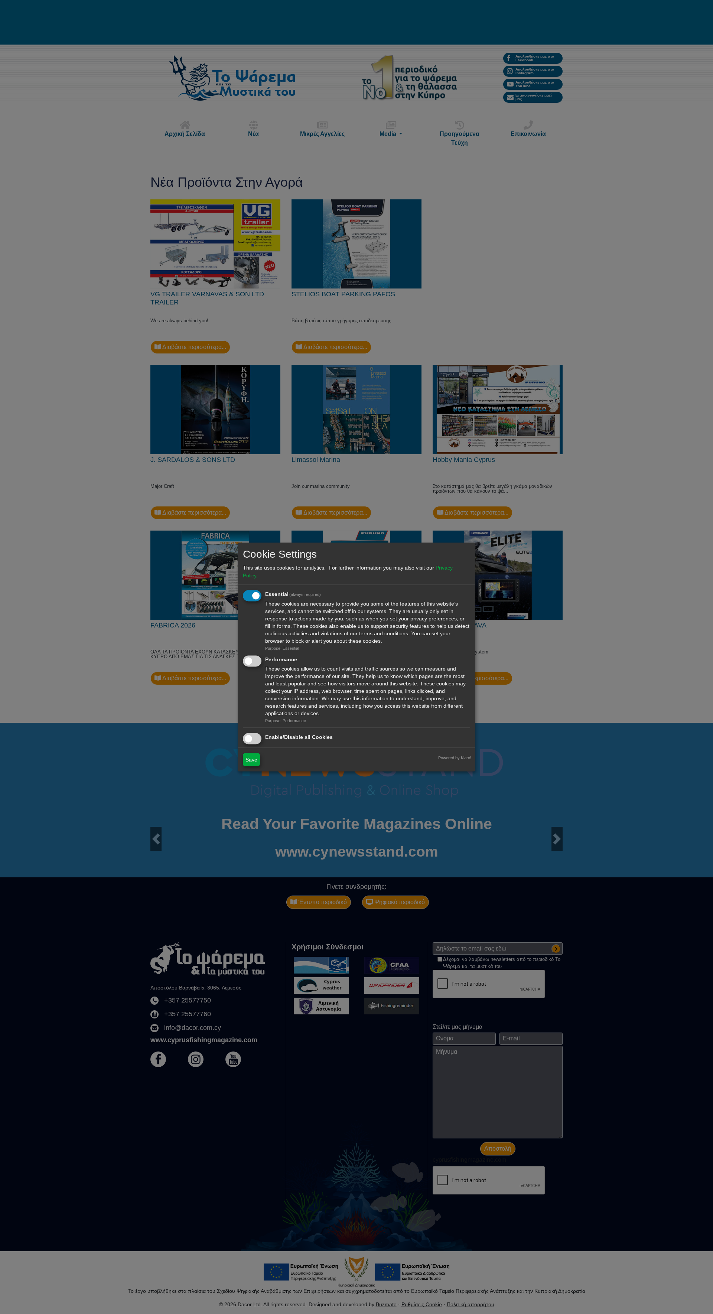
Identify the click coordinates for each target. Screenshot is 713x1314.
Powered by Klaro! (454, 758)
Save (251, 760)
